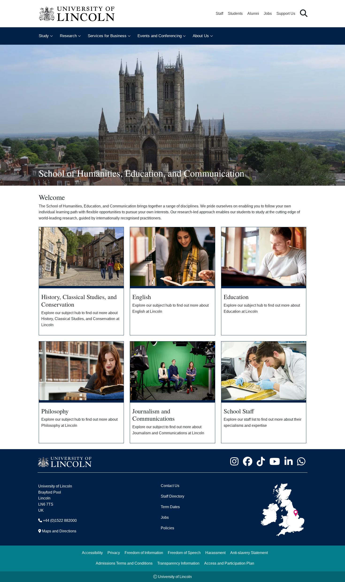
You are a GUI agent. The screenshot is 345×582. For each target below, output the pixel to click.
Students (235, 14)
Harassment (215, 553)
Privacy (113, 553)
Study (44, 36)
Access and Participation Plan (229, 563)
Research (68, 36)
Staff (219, 14)
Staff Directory (172, 496)
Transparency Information (178, 563)
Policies (167, 528)
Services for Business (107, 36)
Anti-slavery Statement (249, 553)
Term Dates (170, 507)
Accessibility (92, 553)
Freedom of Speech (184, 553)
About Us (201, 36)
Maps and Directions (59, 531)
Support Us (285, 14)
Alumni (253, 14)
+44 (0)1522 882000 (60, 521)
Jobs (268, 14)
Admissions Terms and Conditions (124, 563)
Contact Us (170, 486)
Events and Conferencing (160, 36)
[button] (304, 14)
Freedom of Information (144, 553)
